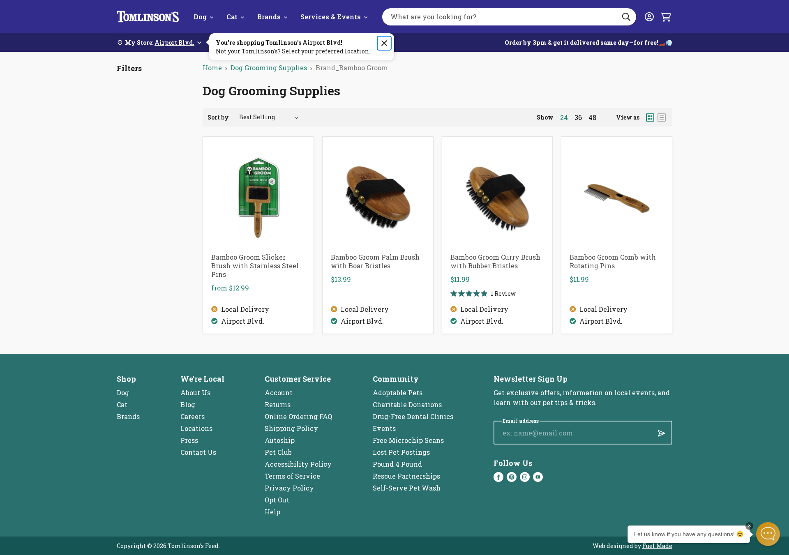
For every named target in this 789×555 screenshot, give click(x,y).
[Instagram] (525, 477)
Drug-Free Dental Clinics (413, 416)
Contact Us (198, 452)
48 (592, 117)
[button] (768, 534)
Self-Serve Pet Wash (407, 488)
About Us (195, 392)
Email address (521, 421)
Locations (196, 428)
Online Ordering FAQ (298, 416)
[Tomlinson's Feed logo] (148, 17)
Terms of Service (292, 476)
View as (627, 117)
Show (545, 117)
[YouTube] (538, 477)
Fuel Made (657, 546)
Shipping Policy (291, 428)
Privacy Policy (289, 488)
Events (384, 428)
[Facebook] (498, 477)
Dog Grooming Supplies (269, 67)
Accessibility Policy (298, 464)
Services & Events (330, 16)
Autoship (280, 440)
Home (212, 67)
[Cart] (665, 16)
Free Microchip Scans (408, 440)
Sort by (218, 117)
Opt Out (277, 499)
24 (564, 117)
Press (189, 440)
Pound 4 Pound (397, 464)
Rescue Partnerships (406, 476)
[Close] (384, 43)
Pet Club (278, 452)
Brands (269, 16)
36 (578, 117)
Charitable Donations (407, 404)
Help (272, 511)
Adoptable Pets (397, 392)
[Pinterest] (512, 477)
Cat (232, 16)
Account (279, 392)
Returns (278, 404)
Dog (200, 16)
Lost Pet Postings (401, 452)
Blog (187, 404)
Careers (192, 416)
